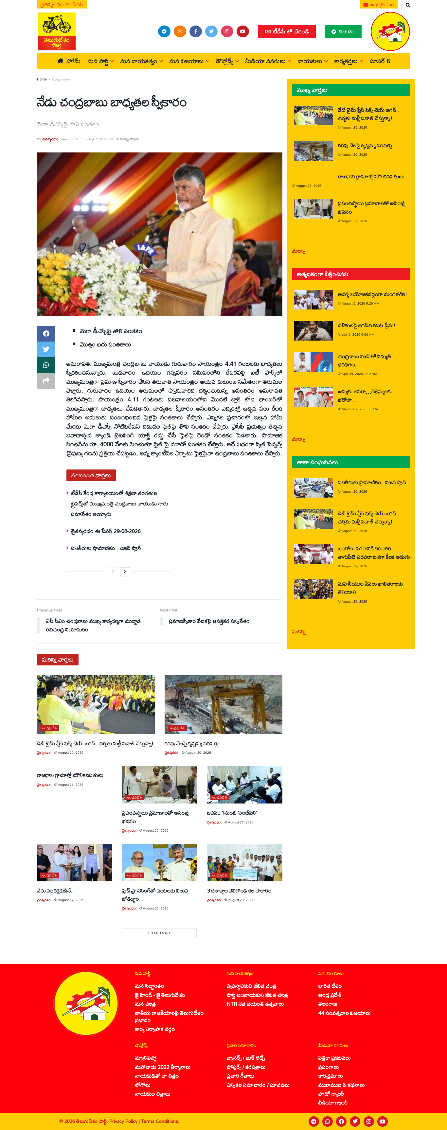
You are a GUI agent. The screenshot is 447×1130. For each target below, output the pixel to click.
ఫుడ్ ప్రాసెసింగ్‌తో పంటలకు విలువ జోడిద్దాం (155, 894)
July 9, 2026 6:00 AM (358, 334)
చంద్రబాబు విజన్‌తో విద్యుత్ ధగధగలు (364, 360)
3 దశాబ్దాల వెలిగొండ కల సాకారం (239, 890)
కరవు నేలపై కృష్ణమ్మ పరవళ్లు (191, 743)
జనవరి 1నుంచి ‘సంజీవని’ (232, 812)
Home (42, 79)
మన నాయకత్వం (138, 61)
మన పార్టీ (98, 61)
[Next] (125, 571)
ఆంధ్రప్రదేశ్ (49, 728)
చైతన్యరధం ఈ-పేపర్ (62, 4)
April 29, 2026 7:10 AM (359, 373)
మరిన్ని (299, 250)
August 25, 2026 (156, 908)
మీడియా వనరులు (265, 61)
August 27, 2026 (156, 830)
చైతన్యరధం (50, 139)
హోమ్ (73, 61)
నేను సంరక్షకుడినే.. (55, 890)
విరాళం (346, 31)
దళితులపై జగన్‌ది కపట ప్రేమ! (367, 325)
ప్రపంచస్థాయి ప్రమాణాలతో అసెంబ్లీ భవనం (155, 816)
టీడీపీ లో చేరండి (290, 31)
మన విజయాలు (187, 61)
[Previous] (113, 571)
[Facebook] (341, 1121)
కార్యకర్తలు (346, 61)
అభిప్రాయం (382, 4)
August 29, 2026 (70, 752)
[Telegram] (314, 1121)
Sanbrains (433, 1121)
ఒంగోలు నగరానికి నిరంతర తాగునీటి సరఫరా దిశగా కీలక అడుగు (374, 552)
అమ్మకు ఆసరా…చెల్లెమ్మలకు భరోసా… (365, 395)
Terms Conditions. (160, 1121)
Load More (159, 933)
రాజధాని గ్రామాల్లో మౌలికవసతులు (70, 774)
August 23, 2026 (241, 899)
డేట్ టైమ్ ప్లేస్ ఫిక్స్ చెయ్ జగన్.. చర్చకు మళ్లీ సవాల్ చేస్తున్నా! (95, 743)
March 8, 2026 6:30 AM (360, 409)
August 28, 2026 (70, 784)
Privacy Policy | (125, 1121)
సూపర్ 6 (380, 61)
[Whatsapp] (327, 1121)
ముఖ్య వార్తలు (61, 79)
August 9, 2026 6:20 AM (360, 303)
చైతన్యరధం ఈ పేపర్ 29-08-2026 (106, 530)
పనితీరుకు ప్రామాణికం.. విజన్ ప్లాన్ (106, 547)
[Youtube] (382, 1121)
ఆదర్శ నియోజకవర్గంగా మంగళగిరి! (372, 294)
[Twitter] (355, 1121)
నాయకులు (310, 61)
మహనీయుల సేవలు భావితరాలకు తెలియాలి (370, 587)
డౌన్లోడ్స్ (224, 61)
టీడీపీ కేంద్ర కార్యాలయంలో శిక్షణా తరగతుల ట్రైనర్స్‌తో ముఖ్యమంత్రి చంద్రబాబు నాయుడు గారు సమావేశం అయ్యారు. (119, 503)
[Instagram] (369, 1121)
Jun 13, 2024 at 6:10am (92, 139)
